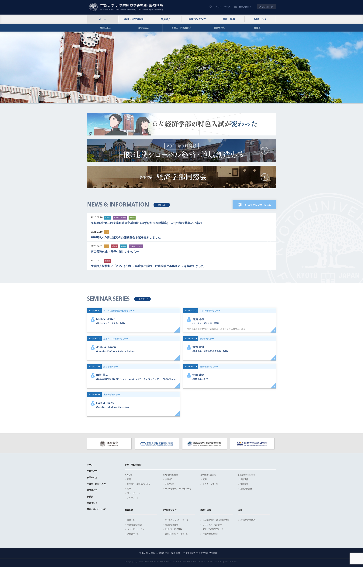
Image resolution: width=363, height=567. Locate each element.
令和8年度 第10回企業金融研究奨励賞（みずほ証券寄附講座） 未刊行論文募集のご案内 (146, 222)
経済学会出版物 (171, 525)
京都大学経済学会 (210, 534)
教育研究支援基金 (248, 520)
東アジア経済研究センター (214, 529)
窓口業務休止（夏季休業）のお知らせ (115, 251)
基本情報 (128, 475)
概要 (129, 479)
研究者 (132, 217)
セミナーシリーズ (210, 484)
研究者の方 (219, 27)
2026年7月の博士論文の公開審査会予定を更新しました (126, 237)
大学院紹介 (169, 484)
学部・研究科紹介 (134, 19)
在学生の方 (143, 27)
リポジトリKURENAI (173, 529)
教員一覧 (131, 520)
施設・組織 (229, 19)
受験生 (114, 246)
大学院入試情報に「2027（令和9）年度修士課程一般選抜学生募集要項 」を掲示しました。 (149, 266)
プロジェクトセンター (212, 525)
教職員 (257, 27)
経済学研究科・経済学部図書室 (216, 520)
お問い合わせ (245, 7)
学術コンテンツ (197, 19)
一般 (106, 232)
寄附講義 (244, 484)
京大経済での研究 (208, 475)
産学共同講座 (246, 488)
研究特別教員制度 (134, 525)
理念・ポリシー (133, 493)
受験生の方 (106, 27)
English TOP (266, 7)
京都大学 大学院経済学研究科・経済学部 (126, 7)
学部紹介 (168, 479)
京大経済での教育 (170, 475)
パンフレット (132, 498)
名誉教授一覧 (132, 534)
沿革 (129, 488)
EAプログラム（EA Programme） (178, 488)
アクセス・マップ (221, 7)
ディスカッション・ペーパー (177, 520)
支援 (240, 510)
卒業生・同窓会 (120, 217)
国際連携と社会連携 (246, 475)
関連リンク (260, 19)
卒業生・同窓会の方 (181, 27)
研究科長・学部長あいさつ (138, 484)
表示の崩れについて (96, 509)
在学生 (107, 217)
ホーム (102, 19)
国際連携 (244, 479)
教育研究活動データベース (176, 534)
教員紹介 (166, 19)
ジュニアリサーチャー (136, 529)
